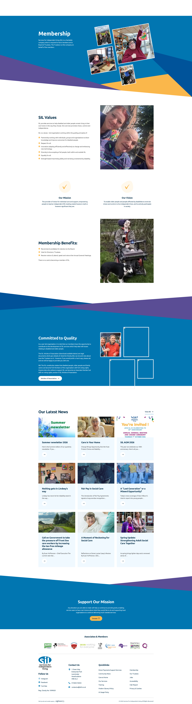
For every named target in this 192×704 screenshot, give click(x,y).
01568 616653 (76, 683)
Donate (94, 618)
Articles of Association (49, 378)
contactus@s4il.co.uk (79, 687)
